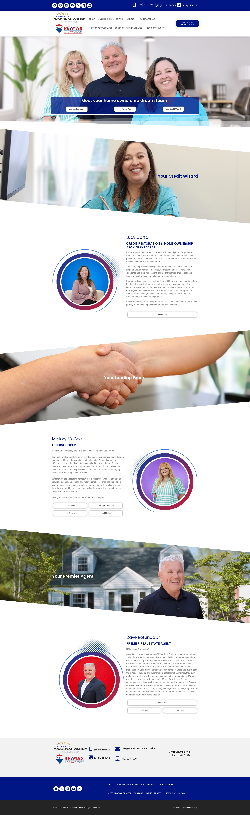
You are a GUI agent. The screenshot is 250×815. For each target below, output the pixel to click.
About (92, 19)
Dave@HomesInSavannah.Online (138, 748)
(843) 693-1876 (145, 4)
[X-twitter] (78, 5)
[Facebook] (54, 5)
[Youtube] (72, 5)
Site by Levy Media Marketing (184, 807)
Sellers (130, 19)
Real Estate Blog (147, 19)
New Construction (156, 28)
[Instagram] (60, 5)
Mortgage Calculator (101, 28)
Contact (119, 28)
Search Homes (105, 19)
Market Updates (134, 28)
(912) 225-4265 (190, 5)
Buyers (119, 19)
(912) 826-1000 (168, 5)
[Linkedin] (66, 5)
